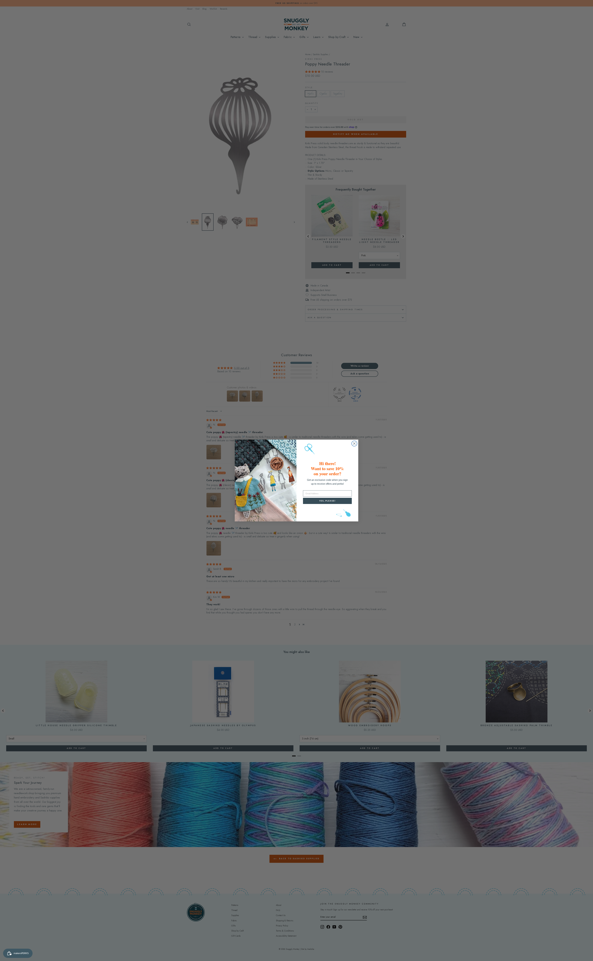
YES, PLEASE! (327, 501)
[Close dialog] (354, 443)
